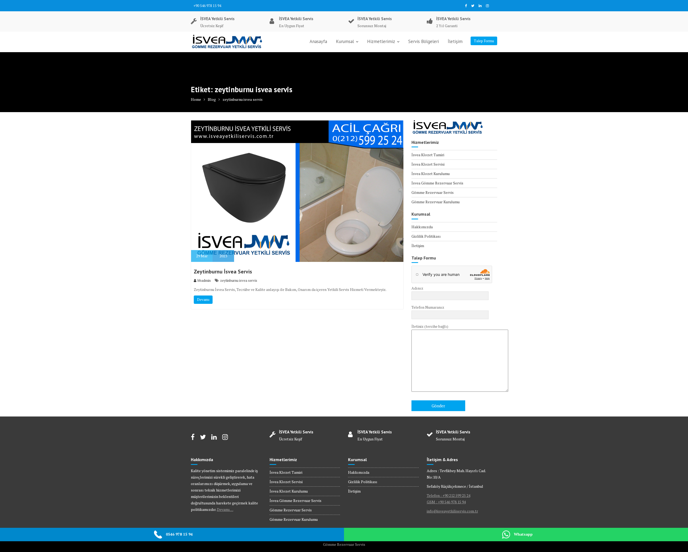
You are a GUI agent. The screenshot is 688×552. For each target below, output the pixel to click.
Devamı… (225, 509)
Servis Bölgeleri (423, 41)
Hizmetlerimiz (381, 41)
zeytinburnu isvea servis (238, 280)
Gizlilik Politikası (426, 236)
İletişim (455, 41)
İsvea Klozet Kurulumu (430, 173)
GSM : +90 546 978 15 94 (446, 501)
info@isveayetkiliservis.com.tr (452, 511)
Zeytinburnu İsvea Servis (223, 271)
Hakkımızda (422, 226)
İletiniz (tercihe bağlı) (429, 326)
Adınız (417, 288)
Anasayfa (318, 41)
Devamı (203, 299)
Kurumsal (345, 41)
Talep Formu (484, 40)
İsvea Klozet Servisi (428, 164)
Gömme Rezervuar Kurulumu (435, 201)
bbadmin (204, 280)
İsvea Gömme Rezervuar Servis (437, 183)
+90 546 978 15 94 (207, 5)
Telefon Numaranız (427, 307)
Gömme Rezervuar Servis (432, 192)
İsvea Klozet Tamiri (427, 154)
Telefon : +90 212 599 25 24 (448, 495)
